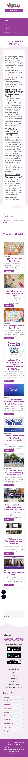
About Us (14, 681)
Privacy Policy (14, 753)
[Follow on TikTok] (10, 639)
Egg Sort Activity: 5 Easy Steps (14, 259)
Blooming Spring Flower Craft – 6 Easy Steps (14, 293)
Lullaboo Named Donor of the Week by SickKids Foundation (14, 438)
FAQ (14, 675)
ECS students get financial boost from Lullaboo (14, 541)
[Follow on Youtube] (18, 639)
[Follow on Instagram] (6, 639)
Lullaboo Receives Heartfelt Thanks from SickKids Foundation (14, 401)
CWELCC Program (14, 684)
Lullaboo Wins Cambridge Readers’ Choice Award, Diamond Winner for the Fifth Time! (14, 364)
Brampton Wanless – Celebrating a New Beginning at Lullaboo (14, 507)
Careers (14, 678)
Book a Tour (14, 10)
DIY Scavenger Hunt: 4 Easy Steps (14, 326)
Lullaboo (8, 72)
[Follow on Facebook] (14, 639)
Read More (8, 271)
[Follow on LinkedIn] (22, 639)
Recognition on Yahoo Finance (14, 573)
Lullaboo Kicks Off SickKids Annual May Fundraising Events (14, 472)
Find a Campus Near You (14, 687)
